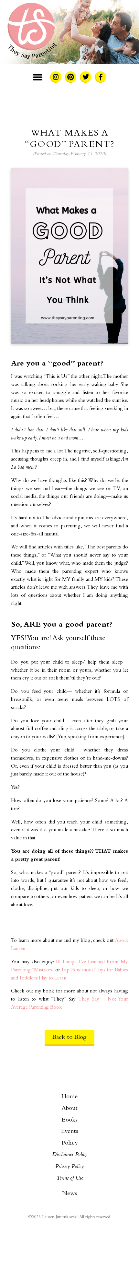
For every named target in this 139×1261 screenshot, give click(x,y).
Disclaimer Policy (69, 1154)
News (69, 1194)
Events (69, 1132)
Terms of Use (69, 1178)
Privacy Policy (69, 1166)
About (69, 1108)
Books (70, 1120)
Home (69, 1097)
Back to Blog (69, 1037)
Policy (70, 1143)
